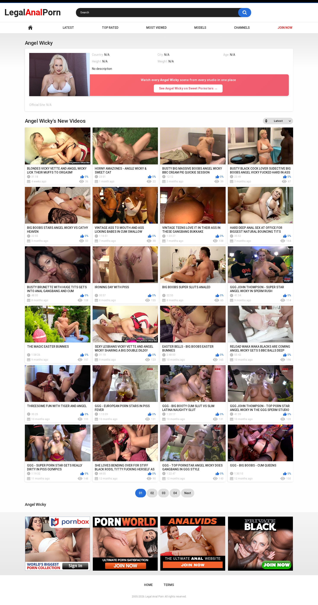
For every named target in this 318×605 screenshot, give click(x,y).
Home (30, 27)
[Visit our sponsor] (57, 544)
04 (175, 493)
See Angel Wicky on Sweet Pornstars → (188, 88)
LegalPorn (32, 12)
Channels (242, 27)
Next (187, 493)
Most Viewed (156, 27)
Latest (68, 27)
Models (200, 27)
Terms (169, 585)
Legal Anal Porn (154, 596)
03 (163, 493)
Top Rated (110, 27)
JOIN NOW (285, 27)
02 (152, 493)
